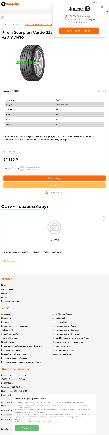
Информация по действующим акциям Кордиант (21, 346)
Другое (4, 297)
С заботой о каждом (9, 338)
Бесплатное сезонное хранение (14, 326)
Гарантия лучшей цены (62, 354)
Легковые (16, 24)
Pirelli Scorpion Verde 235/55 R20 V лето (43, 24)
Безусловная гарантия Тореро (65, 326)
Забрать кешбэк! (60, 322)
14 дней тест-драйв (9, 334)
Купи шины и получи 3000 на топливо (68, 342)
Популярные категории (10, 301)
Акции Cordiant (59, 318)
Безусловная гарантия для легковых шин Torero (21, 362)
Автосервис (6, 314)
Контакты (5, 322)
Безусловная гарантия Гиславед (66, 330)
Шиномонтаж (6, 318)
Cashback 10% (7, 330)
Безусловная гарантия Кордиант (66, 334)
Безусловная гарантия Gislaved (14, 358)
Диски (4, 293)
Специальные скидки (61, 346)
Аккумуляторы (7, 289)
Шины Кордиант (8, 342)
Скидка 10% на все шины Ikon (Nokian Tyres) (71, 338)
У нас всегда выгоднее (10, 350)
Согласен (26, 428)
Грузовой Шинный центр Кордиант (15, 354)
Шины (4, 24)
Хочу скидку (57, 192)
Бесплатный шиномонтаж (63, 350)
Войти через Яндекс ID (79, 31)
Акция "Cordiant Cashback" (63, 314)
